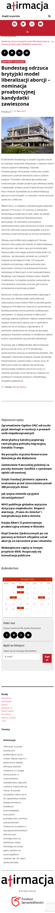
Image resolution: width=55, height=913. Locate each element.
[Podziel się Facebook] (4, 53)
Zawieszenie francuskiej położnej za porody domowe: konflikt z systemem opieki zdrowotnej (26, 468)
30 (20, 608)
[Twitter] (23, 24)
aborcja (15, 387)
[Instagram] (32, 24)
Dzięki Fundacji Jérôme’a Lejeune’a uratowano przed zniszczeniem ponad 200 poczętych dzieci (26, 483)
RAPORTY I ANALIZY (13, 61)
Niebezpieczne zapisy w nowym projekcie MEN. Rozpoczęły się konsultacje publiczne (22, 551)
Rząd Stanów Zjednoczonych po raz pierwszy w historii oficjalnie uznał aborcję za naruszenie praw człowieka (26, 537)
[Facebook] (14, 24)
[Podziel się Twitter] (12, 53)
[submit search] (49, 16)
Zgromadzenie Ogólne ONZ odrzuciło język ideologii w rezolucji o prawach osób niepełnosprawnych (26, 429)
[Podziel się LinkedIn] (19, 53)
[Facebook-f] (6, 635)
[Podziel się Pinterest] (26, 53)
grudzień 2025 (27, 579)
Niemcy (23, 387)
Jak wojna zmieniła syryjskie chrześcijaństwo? (20, 495)
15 (13, 597)
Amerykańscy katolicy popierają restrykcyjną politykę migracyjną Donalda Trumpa (23, 443)
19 (41, 597)
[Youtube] (40, 24)
